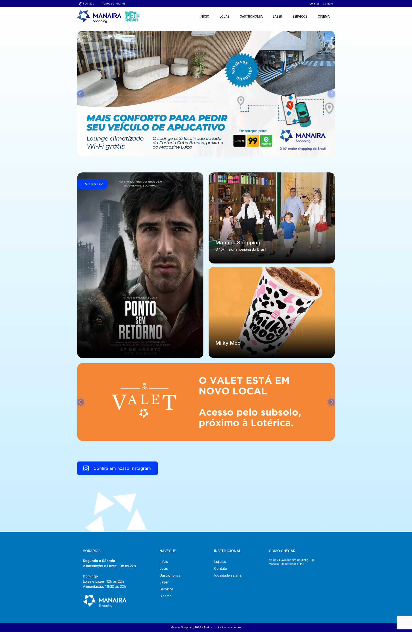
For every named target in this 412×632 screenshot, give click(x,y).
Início (204, 16)
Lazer (277, 16)
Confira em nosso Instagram (121, 468)
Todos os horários (114, 3)
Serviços (299, 16)
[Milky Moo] (272, 311)
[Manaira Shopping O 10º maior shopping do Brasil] (272, 217)
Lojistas (315, 3)
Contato (328, 3)
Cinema (324, 16)
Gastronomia (251, 16)
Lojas (224, 16)
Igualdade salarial (228, 575)
